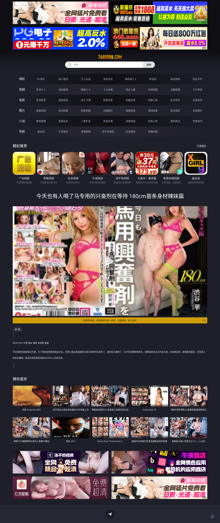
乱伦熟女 (175, 100)
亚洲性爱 (41, 100)
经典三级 (153, 100)
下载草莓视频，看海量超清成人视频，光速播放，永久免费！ (110, 320)
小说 (22, 121)
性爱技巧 (197, 121)
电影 (22, 100)
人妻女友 (86, 121)
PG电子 (41, 79)
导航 (22, 132)
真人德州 (63, 79)
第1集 (17, 329)
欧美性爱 (108, 100)
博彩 (22, 79)
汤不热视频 (108, 131)
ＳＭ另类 (197, 89)
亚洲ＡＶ (41, 89)
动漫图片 (108, 110)
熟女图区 (175, 110)
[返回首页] (212, 516)
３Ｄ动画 (108, 89)
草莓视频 (86, 131)
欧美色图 (86, 110)
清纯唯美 (153, 110)
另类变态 (197, 100)
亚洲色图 (63, 110)
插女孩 (41, 131)
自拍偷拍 (63, 89)
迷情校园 (130, 121)
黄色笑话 (175, 121)
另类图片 (197, 110)
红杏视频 (130, 131)
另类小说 (153, 121)
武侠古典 (108, 121)
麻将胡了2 (130, 79)
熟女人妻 (130, 89)
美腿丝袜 (130, 110)
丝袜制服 (153, 89)
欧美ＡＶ (86, 89)
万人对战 (86, 79)
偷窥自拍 (41, 110)
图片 (22, 111)
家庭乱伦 (63, 121)
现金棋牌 (175, 79)
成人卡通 (86, 100)
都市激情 (41, 121)
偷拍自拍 (63, 100)
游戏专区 (108, 79)
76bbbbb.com (110, 57)
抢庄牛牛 (197, 79)
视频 (22, 89)
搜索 (149, 64)
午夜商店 (63, 131)
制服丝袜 (130, 100)
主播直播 (175, 89)
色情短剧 (153, 131)
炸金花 (152, 79)
